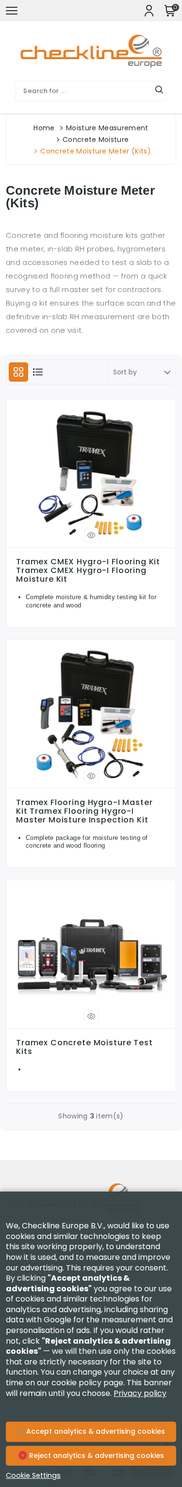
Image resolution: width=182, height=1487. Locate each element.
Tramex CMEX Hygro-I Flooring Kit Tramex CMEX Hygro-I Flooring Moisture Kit (88, 571)
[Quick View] (91, 535)
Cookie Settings (33, 1475)
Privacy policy (140, 1393)
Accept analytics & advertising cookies (94, 1431)
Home (43, 128)
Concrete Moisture (96, 139)
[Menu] (11, 10)
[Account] (149, 10)
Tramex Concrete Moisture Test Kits (84, 1047)
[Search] (159, 91)
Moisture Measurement (107, 128)
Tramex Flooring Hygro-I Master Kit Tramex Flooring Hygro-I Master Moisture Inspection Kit (84, 811)
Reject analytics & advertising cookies (95, 1455)
